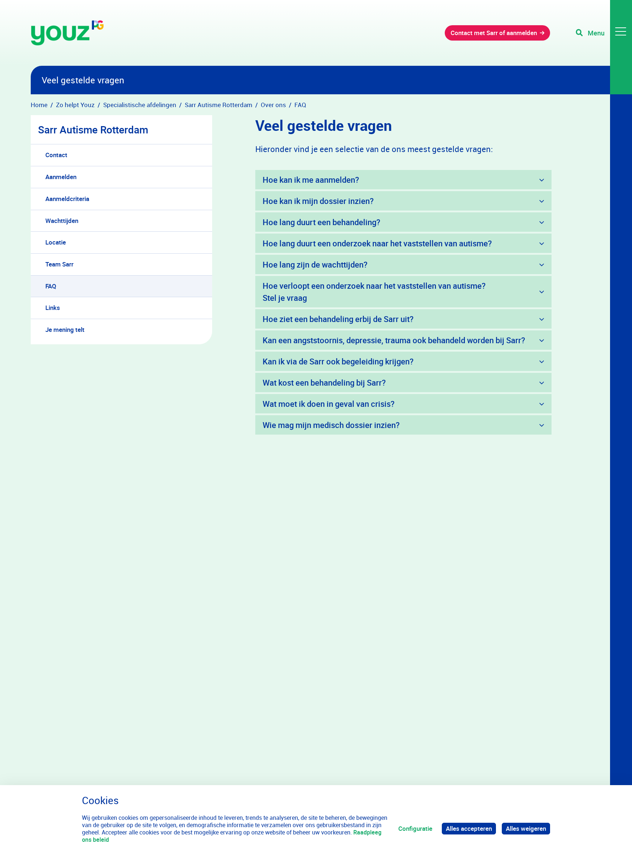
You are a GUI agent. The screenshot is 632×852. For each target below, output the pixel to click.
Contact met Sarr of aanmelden (494, 33)
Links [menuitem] (52, 307)
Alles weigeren (526, 828)
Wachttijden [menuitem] (61, 220)
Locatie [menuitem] (55, 242)
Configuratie (415, 828)
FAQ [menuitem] (50, 286)
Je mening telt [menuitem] (64, 329)
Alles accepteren (469, 828)
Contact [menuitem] (56, 155)
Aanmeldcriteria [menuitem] (67, 198)
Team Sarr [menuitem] (59, 264)
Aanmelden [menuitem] (60, 177)
